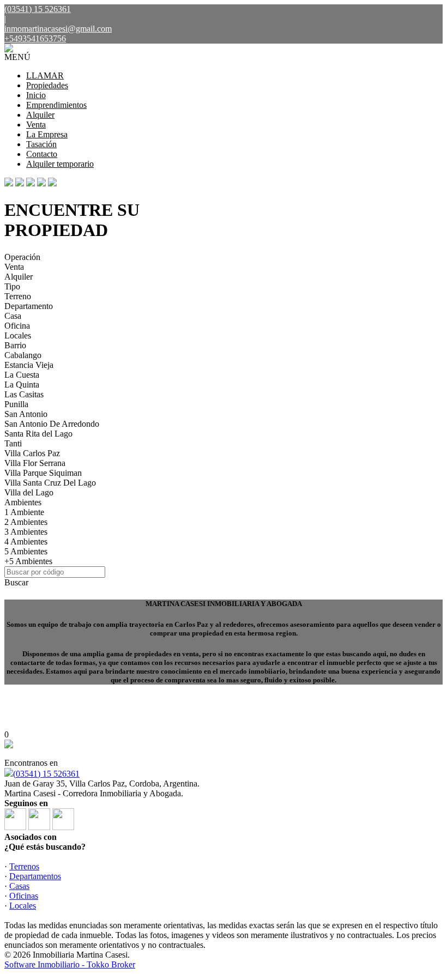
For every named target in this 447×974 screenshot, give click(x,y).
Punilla (16, 404)
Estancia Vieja (28, 365)
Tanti (13, 443)
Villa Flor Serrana (34, 463)
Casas (19, 886)
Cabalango (22, 355)
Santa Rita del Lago (38, 433)
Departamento (28, 306)
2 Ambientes (25, 522)
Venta (36, 124)
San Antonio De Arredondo (51, 423)
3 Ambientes (25, 531)
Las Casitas (24, 394)
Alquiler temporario (60, 163)
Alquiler (40, 114)
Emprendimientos (56, 105)
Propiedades (47, 85)
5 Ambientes (25, 551)
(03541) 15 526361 (46, 773)
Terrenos (24, 866)
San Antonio (25, 414)
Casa (12, 315)
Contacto (41, 154)
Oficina (17, 325)
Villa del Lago (28, 492)
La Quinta (21, 384)
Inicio (36, 95)
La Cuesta (21, 374)
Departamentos (35, 876)
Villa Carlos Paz (32, 453)
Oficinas (23, 895)
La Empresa (47, 134)
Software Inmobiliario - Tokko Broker (69, 964)
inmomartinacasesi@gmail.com (58, 28)
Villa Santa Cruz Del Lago (50, 482)
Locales (17, 335)
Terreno (17, 296)
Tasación (41, 144)
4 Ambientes (25, 541)
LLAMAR (45, 75)
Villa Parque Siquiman (43, 472)
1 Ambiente (24, 512)
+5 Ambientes (28, 561)
